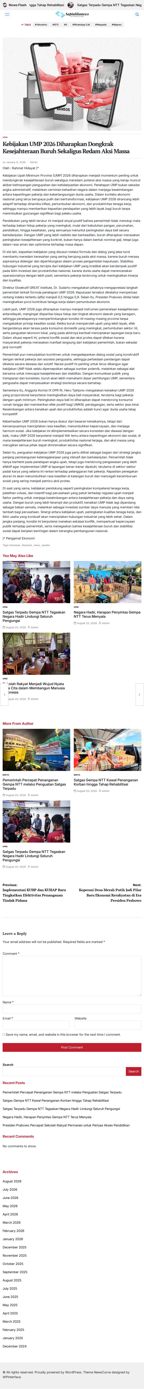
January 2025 (13, 1338)
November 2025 (15, 1255)
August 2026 (12, 1181)
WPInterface (12, 1377)
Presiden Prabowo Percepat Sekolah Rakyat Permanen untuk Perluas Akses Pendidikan (66, 1125)
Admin (33, 162)
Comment (11, 953)
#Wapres (117, 24)
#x (65, 24)
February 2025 (13, 1330)
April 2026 (10, 1214)
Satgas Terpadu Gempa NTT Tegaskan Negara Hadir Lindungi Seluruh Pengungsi (34, 616)
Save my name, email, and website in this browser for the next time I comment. (63, 1034)
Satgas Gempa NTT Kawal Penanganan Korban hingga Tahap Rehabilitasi (106, 782)
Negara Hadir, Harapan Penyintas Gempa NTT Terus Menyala (47, 1117)
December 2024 (15, 1346)
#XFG (56, 24)
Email (8, 1018)
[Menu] (7, 14)
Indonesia (14, 545)
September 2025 (15, 1272)
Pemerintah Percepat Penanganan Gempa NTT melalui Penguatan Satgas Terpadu (34, 784)
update (46, 545)
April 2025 (10, 1313)
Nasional (27, 545)
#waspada (100, 24)
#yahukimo (41, 24)
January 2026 (13, 1239)
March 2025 (12, 1321)
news (37, 545)
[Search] (137, 14)
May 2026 (10, 1206)
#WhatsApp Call (81, 24)
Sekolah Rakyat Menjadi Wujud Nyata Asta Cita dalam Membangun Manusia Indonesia (34, 688)
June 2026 (10, 1198)
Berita (6, 775)
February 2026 (13, 1231)
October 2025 (13, 1264)
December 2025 (15, 1247)
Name (8, 1002)
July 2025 (10, 1288)
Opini (5, 137)
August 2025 (12, 1280)
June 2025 (10, 1297)
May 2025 (10, 1305)
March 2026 (12, 1222)
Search (8, 1065)
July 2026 (10, 1189)
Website (80, 1018)
